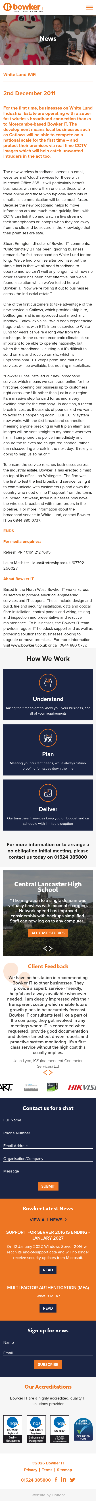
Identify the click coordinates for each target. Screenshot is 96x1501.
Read (48, 1270)
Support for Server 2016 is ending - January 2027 (48, 1235)
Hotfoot (58, 1495)
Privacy (30, 1469)
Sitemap (64, 1469)
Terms (47, 1469)
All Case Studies (48, 933)
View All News (46, 1219)
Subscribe (48, 1364)
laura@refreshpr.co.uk (51, 562)
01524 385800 (70, 857)
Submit (48, 1186)
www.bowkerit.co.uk (29, 645)
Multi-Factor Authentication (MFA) (48, 1287)
